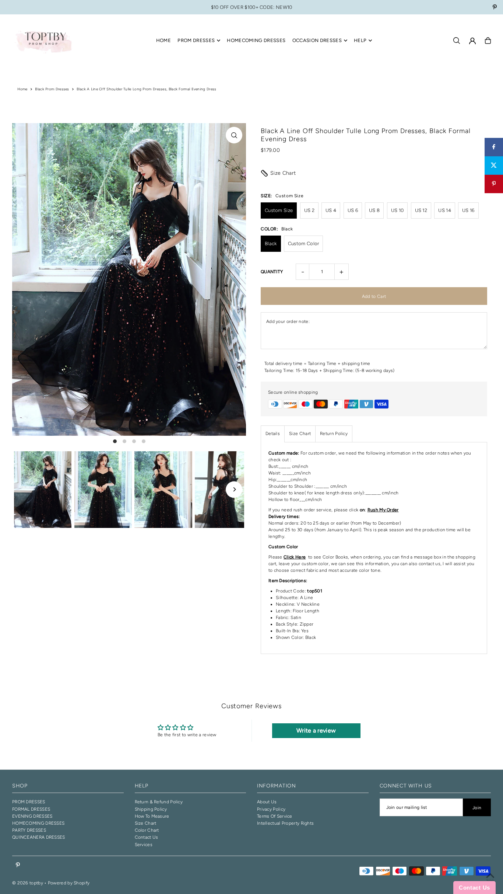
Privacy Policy (271, 809)
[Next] (234, 489)
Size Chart (283, 173)
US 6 (353, 210)
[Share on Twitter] (494, 165)
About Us (267, 801)
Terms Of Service (274, 816)
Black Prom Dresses (52, 89)
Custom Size (279, 210)
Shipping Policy (151, 809)
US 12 (421, 210)
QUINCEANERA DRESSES (38, 837)
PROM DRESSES (28, 801)
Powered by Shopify (68, 883)
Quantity (272, 271)
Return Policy (334, 433)
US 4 (331, 210)
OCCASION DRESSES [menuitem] (317, 40)
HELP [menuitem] (360, 40)
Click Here (295, 557)
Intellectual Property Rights (285, 823)
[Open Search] (456, 40)
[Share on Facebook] (494, 147)
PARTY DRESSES (29, 830)
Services (143, 844)
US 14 (444, 210)
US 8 (374, 210)
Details (272, 433)
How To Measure (152, 816)
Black (271, 243)
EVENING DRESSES (32, 816)
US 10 (397, 210)
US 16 (468, 210)
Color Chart (147, 830)
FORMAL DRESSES (31, 809)
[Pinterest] (495, 8)
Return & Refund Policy (159, 801)
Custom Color (303, 243)
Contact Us (146, 837)
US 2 (309, 210)
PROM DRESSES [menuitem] (196, 40)
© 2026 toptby (27, 883)
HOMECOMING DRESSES (38, 823)
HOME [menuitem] (163, 40)
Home (22, 89)
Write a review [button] (316, 730)
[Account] (472, 41)
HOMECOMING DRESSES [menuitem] (256, 40)
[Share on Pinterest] (494, 184)
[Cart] (488, 40)
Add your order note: (288, 321)
